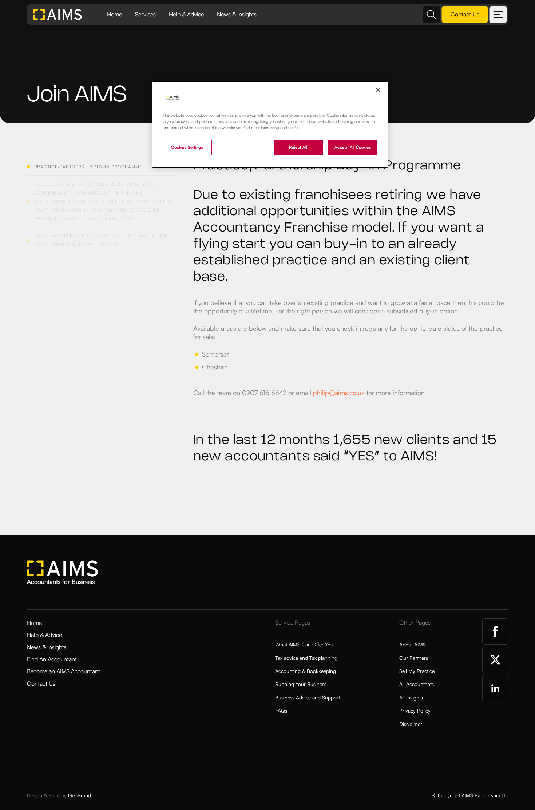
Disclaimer (410, 724)
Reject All (298, 147)
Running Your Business (300, 684)
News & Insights (237, 14)
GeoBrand (79, 795)
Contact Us (41, 683)
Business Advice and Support (307, 697)
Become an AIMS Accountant (63, 671)
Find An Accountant (52, 659)
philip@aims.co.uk (339, 393)
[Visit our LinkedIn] (495, 688)
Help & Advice (186, 14)
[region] (270, 124)
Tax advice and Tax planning (306, 658)
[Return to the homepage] (57, 14)
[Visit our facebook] (495, 631)
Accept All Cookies (352, 147)
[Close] (378, 90)
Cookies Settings (187, 147)
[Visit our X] (495, 660)
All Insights (411, 697)
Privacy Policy (415, 710)
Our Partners (413, 658)
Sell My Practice (417, 671)
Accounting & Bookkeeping (305, 671)
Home (114, 14)
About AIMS (412, 644)
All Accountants (416, 684)
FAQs (281, 710)
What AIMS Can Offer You (304, 644)
